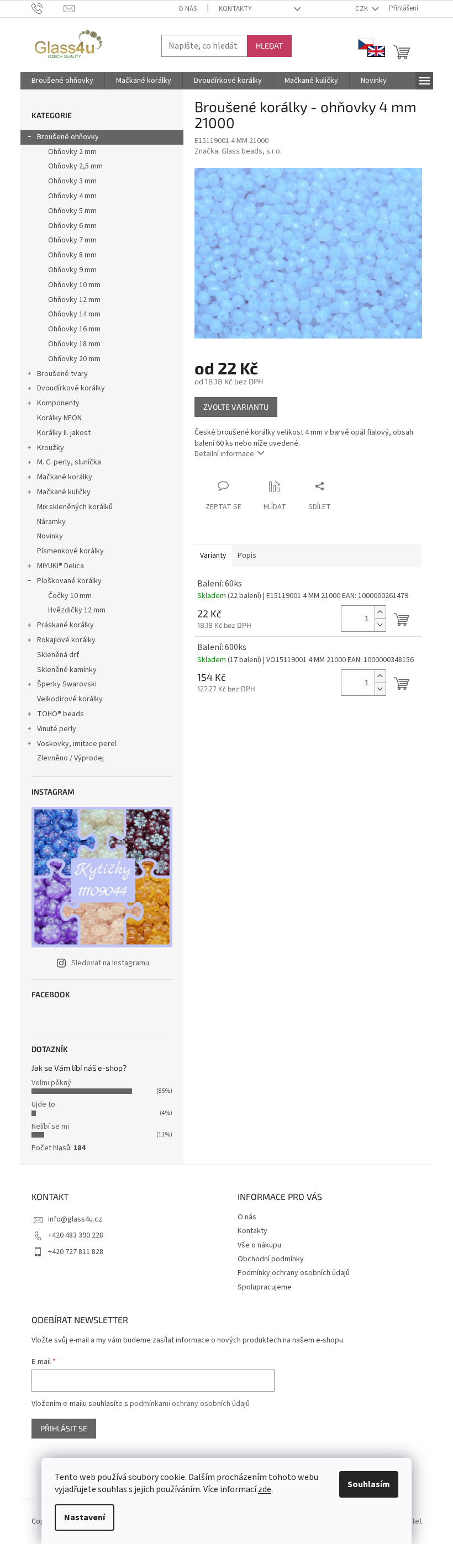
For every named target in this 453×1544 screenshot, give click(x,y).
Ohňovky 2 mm (72, 151)
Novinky (50, 536)
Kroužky (50, 447)
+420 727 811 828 (75, 1251)
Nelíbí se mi (50, 1126)
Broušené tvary (62, 373)
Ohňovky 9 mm (72, 270)
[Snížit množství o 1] (380, 624)
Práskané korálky (65, 625)
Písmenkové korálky (70, 551)
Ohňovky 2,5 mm (75, 166)
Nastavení (84, 1517)
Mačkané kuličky (64, 492)
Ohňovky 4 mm (72, 196)
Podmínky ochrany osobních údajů (294, 1272)
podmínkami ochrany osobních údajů (190, 1403)
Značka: (238, 151)
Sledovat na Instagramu (110, 963)
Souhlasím (368, 1484)
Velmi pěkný (51, 1082)
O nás (187, 9)
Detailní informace (224, 453)
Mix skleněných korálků (75, 506)
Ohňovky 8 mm (72, 255)
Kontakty (235, 9)
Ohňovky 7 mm (72, 240)
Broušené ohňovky (68, 136)
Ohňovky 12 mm (74, 299)
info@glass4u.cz (75, 1219)
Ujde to (43, 1104)
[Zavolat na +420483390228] (47, 8)
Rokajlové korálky (66, 640)
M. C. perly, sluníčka (69, 462)
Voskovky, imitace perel (77, 743)
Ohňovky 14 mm (74, 314)
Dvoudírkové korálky (71, 388)
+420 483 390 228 (75, 1235)
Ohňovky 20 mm (74, 358)
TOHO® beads (60, 714)
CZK (362, 9)
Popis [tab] (247, 555)
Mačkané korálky (64, 477)
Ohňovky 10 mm (74, 284)
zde (264, 1489)
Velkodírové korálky (70, 699)
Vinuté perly (56, 728)
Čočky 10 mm (70, 595)
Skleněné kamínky (67, 669)
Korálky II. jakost (64, 432)
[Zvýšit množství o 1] (380, 612)
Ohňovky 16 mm (74, 329)
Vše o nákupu (259, 1245)
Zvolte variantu (235, 406)
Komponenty (58, 403)
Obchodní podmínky (271, 1259)
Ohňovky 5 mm (72, 210)
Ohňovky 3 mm (72, 181)
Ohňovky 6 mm (72, 225)
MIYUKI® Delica (60, 566)
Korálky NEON (59, 418)
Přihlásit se (63, 1428)
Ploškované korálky (69, 580)
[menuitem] (62, 80)
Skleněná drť (58, 654)
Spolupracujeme (265, 1287)
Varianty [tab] (213, 555)
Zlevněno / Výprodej (70, 758)
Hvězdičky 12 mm (77, 610)
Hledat (269, 45)
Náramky (51, 521)
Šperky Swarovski (67, 684)
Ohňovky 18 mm (74, 344)
